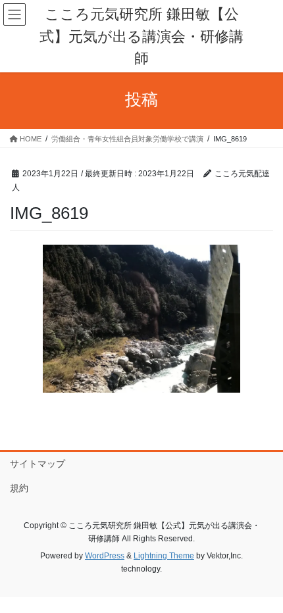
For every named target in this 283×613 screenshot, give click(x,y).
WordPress (104, 555)
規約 (19, 488)
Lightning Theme (164, 555)
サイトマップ (37, 463)
